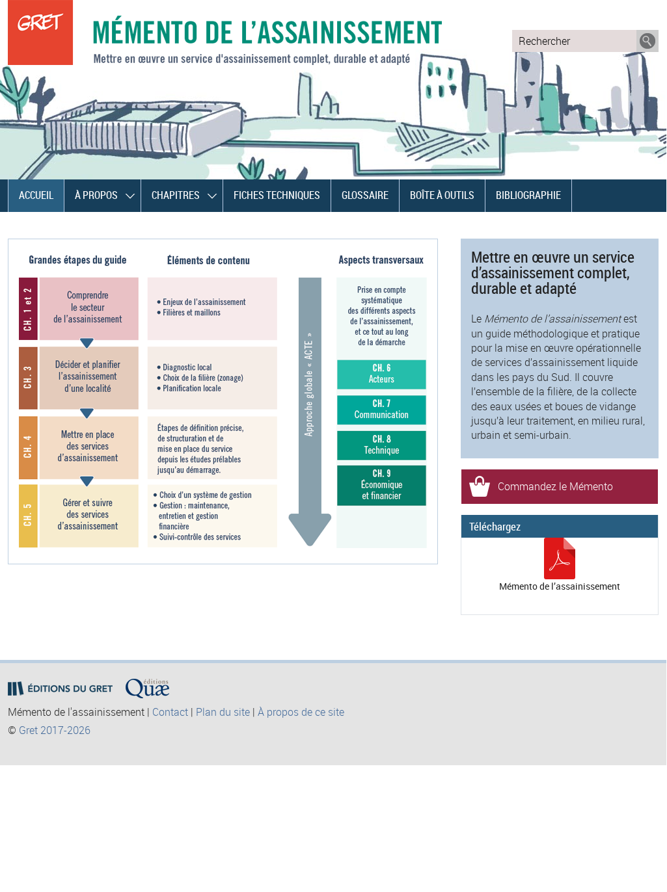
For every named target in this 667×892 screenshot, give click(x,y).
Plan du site (223, 712)
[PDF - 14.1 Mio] (559, 576)
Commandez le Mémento (555, 486)
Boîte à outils (442, 195)
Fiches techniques (277, 195)
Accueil (36, 195)
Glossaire (365, 195)
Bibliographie (528, 195)
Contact (170, 712)
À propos (96, 195)
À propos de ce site (301, 712)
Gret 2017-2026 (54, 730)
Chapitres (176, 195)
